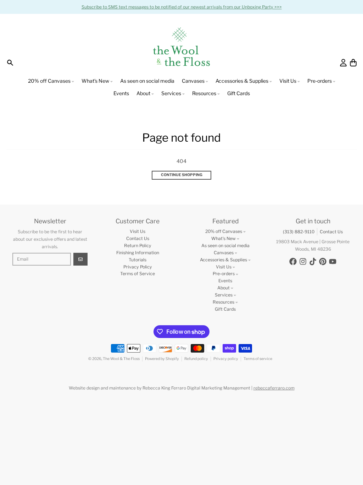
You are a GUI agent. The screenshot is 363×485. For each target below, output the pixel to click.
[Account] (343, 62)
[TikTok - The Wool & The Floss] (313, 261)
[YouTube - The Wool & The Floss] (332, 261)
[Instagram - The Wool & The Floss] (303, 261)
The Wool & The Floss (121, 358)
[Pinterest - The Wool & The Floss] (322, 261)
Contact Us (331, 231)
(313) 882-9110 (298, 231)
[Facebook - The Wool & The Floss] (293, 261)
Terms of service (258, 358)
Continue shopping (181, 175)
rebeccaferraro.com (274, 388)
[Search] (10, 62)
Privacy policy (225, 358)
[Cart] (353, 62)
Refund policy (196, 358)
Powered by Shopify (162, 358)
